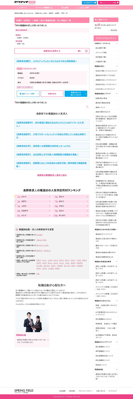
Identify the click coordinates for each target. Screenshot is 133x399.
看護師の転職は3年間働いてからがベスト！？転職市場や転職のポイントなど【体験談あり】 (107, 213)
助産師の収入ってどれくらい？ (106, 84)
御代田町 (47, 266)
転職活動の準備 (101, 98)
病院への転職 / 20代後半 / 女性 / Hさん (106, 281)
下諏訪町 (60, 266)
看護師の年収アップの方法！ (106, 75)
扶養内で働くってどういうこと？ (106, 71)
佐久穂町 (39, 266)
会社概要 (62, 391)
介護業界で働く (101, 62)
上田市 (50, 260)
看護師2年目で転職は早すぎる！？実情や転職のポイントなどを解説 (107, 137)
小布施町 (51, 268)
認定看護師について (103, 347)
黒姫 (37, 274)
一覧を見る (113, 30)
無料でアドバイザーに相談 (108, 2)
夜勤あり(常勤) (41, 240)
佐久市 (61, 263)
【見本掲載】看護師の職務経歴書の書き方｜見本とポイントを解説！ (106, 174)
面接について (100, 107)
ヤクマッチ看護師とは (44, 8)
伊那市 (84, 260)
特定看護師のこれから (104, 319)
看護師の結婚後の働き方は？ (106, 252)
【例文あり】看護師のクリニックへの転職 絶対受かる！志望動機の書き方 (107, 165)
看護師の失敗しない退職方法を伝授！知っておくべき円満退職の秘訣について (106, 155)
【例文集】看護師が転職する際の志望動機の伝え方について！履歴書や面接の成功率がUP (106, 204)
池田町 (38, 268)
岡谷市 (56, 260)
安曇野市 (79, 263)
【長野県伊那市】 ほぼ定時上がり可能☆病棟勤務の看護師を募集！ (47, 154)
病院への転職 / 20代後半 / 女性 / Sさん (106, 274)
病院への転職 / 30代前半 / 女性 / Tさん (106, 267)
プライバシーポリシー (86, 391)
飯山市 (50, 263)
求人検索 (65, 8)
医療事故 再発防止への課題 (106, 324)
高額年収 (39, 250)
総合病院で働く (101, 48)
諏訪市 (67, 260)
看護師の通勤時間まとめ (104, 257)
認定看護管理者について (104, 356)
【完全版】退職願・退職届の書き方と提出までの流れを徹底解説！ (107, 146)
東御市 (73, 263)
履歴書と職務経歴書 (103, 103)
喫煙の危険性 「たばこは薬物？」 (105, 329)
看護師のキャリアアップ (104, 234)
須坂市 (73, 260)
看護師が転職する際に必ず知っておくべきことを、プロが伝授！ (107, 376)
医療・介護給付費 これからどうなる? (106, 306)
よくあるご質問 (83, 8)
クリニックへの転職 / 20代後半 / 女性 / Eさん (107, 288)
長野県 (51, 13)
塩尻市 (56, 263)
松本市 (44, 260)
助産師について (101, 365)
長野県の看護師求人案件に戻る (52, 175)
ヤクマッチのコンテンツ (107, 8)
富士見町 (67, 266)
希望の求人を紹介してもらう (76, 93)
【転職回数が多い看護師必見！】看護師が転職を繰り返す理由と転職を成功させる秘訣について (107, 184)
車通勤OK (47, 250)
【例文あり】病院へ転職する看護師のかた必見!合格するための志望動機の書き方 (106, 222)
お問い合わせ (100, 391)
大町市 (44, 263)
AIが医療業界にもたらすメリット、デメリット (106, 313)
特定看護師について (103, 360)
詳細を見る (52, 94)
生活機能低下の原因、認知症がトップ (106, 336)
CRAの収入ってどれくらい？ (105, 89)
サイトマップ (113, 391)
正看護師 (39, 235)
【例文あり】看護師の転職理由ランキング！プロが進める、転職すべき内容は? (107, 195)
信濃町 (57, 13)
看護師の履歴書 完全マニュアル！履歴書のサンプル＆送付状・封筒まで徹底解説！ (106, 128)
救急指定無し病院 (42, 245)
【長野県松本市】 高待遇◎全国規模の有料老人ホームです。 (43, 146)
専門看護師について (103, 351)
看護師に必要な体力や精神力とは (106, 240)
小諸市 (78, 260)
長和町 (53, 266)
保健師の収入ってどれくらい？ (106, 80)
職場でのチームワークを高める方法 (106, 247)
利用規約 (72, 391)
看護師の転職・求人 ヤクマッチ (24, 13)
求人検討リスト (89, 3)
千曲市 (67, 263)
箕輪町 (73, 266)
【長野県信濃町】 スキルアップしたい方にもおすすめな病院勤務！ (46, 61)
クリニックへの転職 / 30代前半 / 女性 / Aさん (107, 295)
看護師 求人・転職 (41, 13)
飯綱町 (57, 268)
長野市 (38, 260)
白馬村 (44, 268)
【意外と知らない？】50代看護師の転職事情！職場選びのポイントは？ (106, 118)
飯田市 (61, 260)
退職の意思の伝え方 (103, 112)
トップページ (22, 8)
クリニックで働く (101, 53)
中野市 (38, 263)
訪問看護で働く (101, 57)
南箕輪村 (80, 266)
